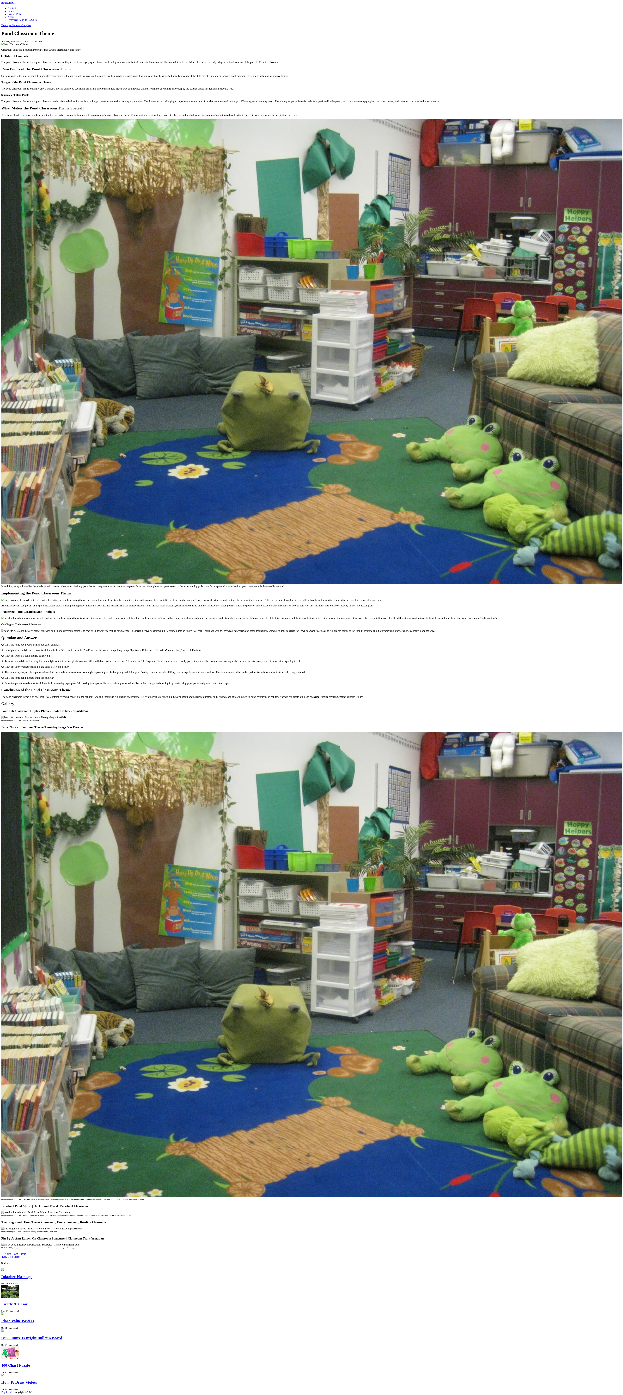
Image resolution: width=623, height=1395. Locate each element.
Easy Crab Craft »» (12, 1256)
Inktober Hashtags (16, 1277)
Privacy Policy (15, 14)
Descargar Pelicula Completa (22, 19)
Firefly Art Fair (14, 1304)
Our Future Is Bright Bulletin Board (31, 1338)
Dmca (11, 11)
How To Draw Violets (19, 1382)
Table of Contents (16, 56)
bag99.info (7, 1392)
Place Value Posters (17, 1321)
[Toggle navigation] (14, 3)
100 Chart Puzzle (15, 1365)
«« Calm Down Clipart (14, 1253)
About (11, 17)
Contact (12, 8)
